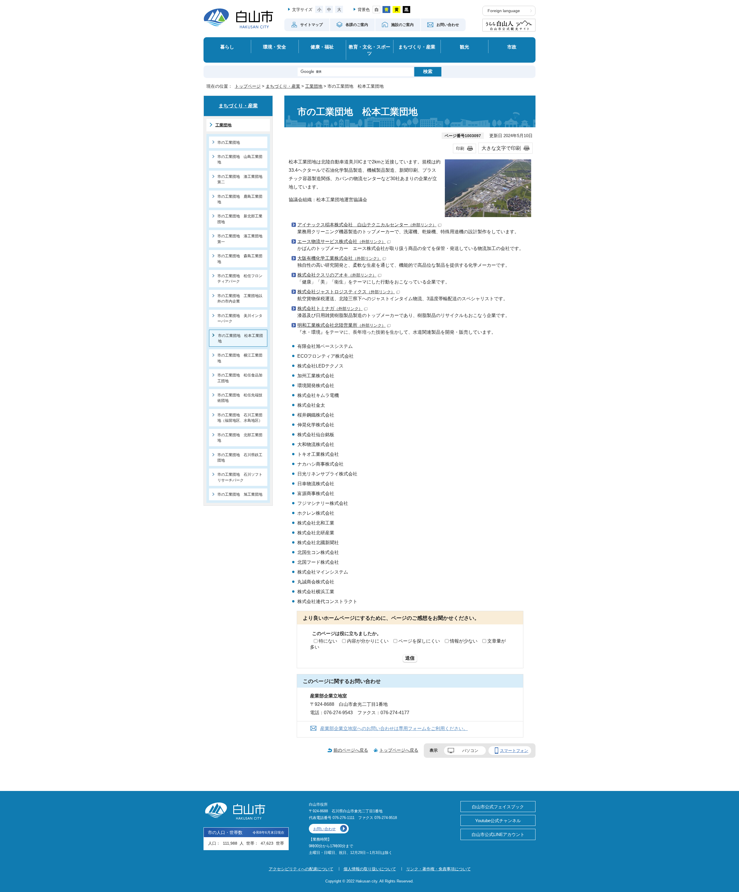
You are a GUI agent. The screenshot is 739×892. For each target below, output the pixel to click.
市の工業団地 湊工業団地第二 (239, 179)
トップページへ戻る (398, 750)
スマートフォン (514, 750)
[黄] (396, 9)
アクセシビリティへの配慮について (301, 869)
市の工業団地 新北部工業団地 (239, 219)
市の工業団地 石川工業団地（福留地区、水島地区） (239, 418)
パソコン (470, 750)
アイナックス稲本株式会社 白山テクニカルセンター (366, 224)
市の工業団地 (228, 142)
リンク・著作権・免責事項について (438, 869)
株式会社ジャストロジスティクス (346, 291)
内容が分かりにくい (368, 641)
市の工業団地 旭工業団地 (239, 494)
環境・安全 (274, 46)
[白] (376, 9)
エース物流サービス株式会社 (341, 241)
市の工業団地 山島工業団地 (239, 159)
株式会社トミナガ (330, 308)
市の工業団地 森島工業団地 (239, 259)
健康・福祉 (322, 46)
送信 (410, 658)
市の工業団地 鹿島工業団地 (239, 199)
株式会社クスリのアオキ (336, 275)
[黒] (406, 9)
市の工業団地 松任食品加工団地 (239, 378)
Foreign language (504, 11)
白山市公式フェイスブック (498, 806)
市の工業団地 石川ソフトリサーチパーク (239, 477)
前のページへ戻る (350, 750)
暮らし (227, 46)
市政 (511, 46)
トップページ (248, 86)
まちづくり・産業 (416, 46)
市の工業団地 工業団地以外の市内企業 (239, 298)
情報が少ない (463, 641)
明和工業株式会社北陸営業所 (341, 325)
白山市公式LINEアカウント (498, 834)
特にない (328, 641)
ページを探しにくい (419, 641)
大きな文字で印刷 (501, 148)
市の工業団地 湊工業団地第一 (239, 239)
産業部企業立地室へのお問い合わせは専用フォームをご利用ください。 (394, 728)
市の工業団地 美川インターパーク (239, 318)
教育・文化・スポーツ (369, 50)
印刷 (460, 148)
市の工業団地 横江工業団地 (239, 358)
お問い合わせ (324, 829)
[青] (386, 9)
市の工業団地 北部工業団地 (239, 438)
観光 (464, 46)
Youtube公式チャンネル (498, 820)
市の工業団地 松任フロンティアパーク (239, 278)
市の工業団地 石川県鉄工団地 (239, 457)
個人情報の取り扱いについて (370, 869)
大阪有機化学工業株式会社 (339, 258)
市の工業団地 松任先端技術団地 (239, 398)
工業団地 (313, 86)
